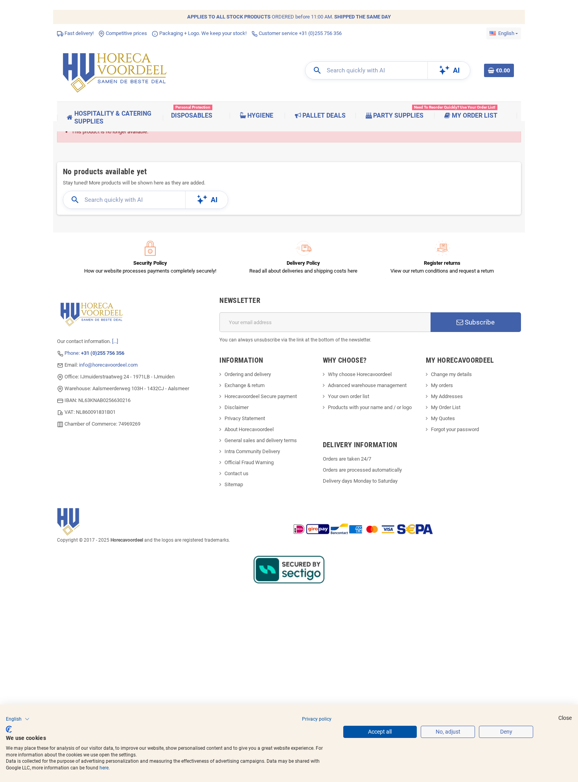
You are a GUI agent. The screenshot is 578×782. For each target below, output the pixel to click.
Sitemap (234, 484)
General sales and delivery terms (261, 440)
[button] (17, 719)
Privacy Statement (245, 418)
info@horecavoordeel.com (108, 365)
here (104, 768)
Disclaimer (237, 407)
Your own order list (348, 396)
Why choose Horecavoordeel (360, 374)
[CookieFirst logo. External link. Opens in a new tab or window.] (9, 729)
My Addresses (447, 396)
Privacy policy (316, 719)
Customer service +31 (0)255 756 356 (300, 33)
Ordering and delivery (248, 374)
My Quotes (443, 418)
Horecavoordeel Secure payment (261, 396)
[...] (115, 341)
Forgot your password (455, 429)
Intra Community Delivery (252, 451)
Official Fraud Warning (249, 462)
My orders (442, 385)
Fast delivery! (78, 33)
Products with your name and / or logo (370, 407)
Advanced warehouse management (367, 385)
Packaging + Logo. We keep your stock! (202, 33)
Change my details (451, 374)
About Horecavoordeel (249, 429)
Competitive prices (126, 33)
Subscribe (479, 322)
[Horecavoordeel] (116, 70)
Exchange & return (245, 385)
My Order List (445, 407)
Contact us (237, 473)
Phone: (94, 353)
